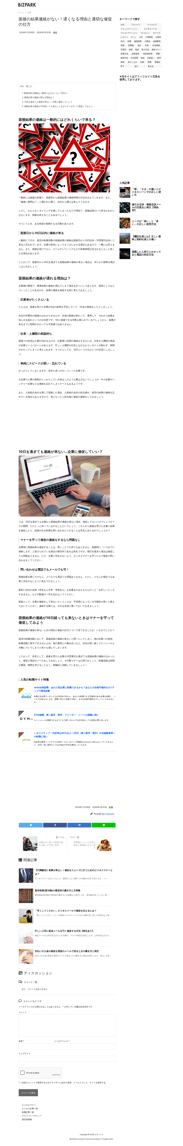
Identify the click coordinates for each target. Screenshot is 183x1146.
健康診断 (138, 41)
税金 (143, 58)
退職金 (157, 62)
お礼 (122, 25)
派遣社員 (124, 54)
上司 (141, 37)
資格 (122, 62)
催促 (55, 32)
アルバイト (136, 25)
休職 (129, 41)
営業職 (131, 45)
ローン (133, 37)
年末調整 (156, 45)
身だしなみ (132, 62)
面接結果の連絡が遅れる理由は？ (38, 97)
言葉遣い (151, 58)
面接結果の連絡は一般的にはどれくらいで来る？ (45, 93)
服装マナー (156, 49)
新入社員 (145, 49)
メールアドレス (62, 1041)
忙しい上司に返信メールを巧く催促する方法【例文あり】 (64, 930)
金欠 (136, 66)
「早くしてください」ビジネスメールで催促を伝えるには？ (66, 910)
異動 (158, 54)
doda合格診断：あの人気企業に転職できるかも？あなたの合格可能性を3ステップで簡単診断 (74, 689)
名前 (21, 1041)
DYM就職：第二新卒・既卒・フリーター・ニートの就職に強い (66, 714)
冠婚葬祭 (157, 41)
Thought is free (107, 1139)
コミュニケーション (129, 29)
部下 (122, 66)
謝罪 (159, 58)
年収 (147, 45)
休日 (122, 41)
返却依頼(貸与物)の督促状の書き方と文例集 (57, 890)
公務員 (147, 41)
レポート (124, 37)
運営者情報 (27, 1119)
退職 (149, 62)
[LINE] (104, 825)
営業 (122, 45)
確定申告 (124, 58)
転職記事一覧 (28, 1112)
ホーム (21, 12)
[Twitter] (31, 825)
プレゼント (145, 33)
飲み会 (151, 66)
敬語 (137, 49)
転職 (29, 12)
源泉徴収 (135, 54)
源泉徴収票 (147, 54)
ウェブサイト (25, 1053)
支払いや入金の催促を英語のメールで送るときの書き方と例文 (67, 951)
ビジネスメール (150, 29)
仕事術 (158, 37)
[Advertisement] (67, 61)
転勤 (142, 62)
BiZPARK (110, 813)
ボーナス (156, 33)
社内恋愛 (134, 58)
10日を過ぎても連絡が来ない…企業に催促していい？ (47, 102)
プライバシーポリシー (32, 1115)
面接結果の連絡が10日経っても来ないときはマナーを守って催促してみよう (57, 106)
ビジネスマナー (29, 1105)
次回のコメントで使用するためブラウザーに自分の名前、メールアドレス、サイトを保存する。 (64, 1082)
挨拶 (131, 49)
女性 (139, 45)
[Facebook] (55, 825)
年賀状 (123, 49)
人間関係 (149, 37)
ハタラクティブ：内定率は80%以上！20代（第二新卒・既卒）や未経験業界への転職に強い (74, 735)
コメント (23, 1012)
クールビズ (152, 25)
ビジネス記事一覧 (30, 1108)
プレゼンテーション (129, 33)
